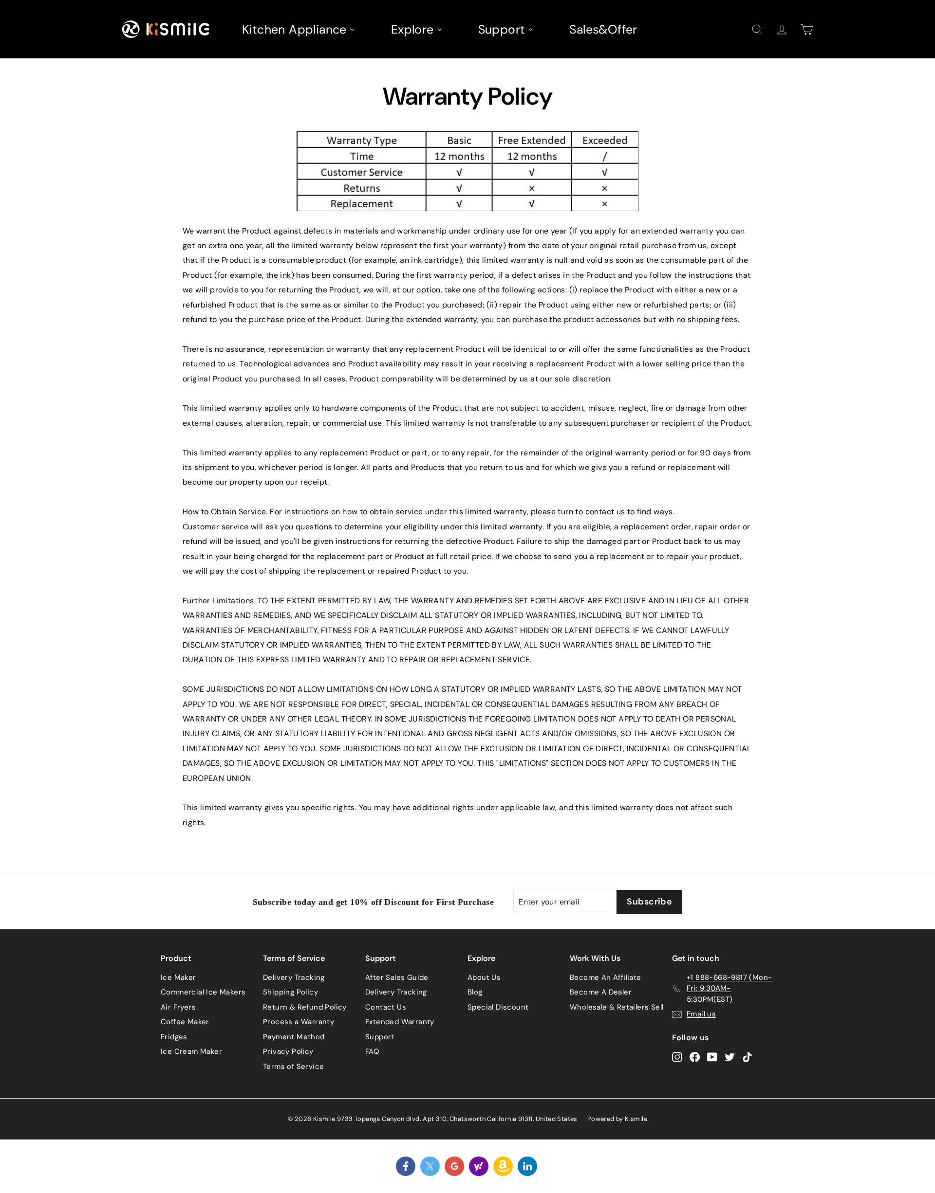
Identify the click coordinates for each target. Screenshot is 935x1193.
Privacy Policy (288, 1051)
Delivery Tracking (294, 977)
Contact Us (385, 1007)
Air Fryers (178, 1007)
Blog (475, 992)
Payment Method (294, 1037)
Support (379, 1037)
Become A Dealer (601, 992)
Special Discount (498, 1007)
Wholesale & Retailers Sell (616, 1007)
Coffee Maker (185, 1022)
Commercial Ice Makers (203, 992)
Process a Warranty (298, 1022)
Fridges (174, 1037)
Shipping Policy (290, 992)
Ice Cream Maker (191, 1051)
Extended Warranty (399, 1022)
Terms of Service (293, 1066)
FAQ (372, 1051)
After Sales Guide (397, 977)
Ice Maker (178, 977)
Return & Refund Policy (305, 1007)
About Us (484, 977)
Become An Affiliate (605, 977)
